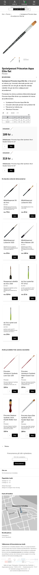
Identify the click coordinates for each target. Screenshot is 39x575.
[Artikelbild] (11, 129)
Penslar (8, 14)
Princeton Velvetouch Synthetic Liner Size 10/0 (11, 373)
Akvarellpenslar (15, 16)
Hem (3, 14)
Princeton (5, 73)
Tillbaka (6, 446)
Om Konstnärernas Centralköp (10, 473)
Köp (11, 146)
